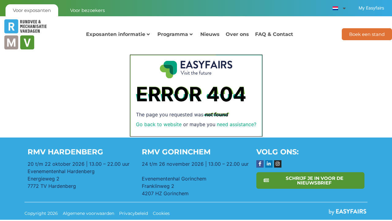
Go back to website (159, 124)
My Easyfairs (371, 7)
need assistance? (236, 124)
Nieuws (210, 34)
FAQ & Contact (274, 34)
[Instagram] (277, 164)
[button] (367, 34)
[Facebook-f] (260, 164)
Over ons (237, 34)
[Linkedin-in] (269, 164)
